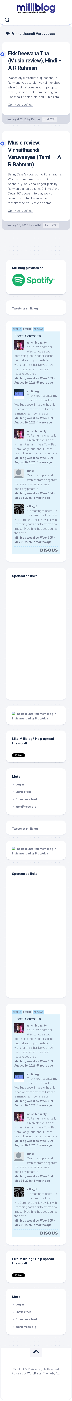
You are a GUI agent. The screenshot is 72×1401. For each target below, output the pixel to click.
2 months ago (42, 542)
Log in (20, 784)
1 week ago (44, 422)
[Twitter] (37, 20)
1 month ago (41, 497)
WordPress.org (26, 806)
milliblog (33, 391)
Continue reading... (20, 104)
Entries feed (24, 791)
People (17, 329)
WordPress (34, 1373)
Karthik (35, 119)
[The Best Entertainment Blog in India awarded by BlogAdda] (36, 718)
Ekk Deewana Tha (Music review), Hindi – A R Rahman (34, 60)
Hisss (31, 471)
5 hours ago (45, 382)
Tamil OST (51, 225)
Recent (27, 329)
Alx (58, 1373)
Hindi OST (49, 119)
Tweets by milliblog (25, 308)
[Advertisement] (37, 667)
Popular (38, 329)
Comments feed (26, 799)
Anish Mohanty (37, 342)
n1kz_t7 (32, 506)
